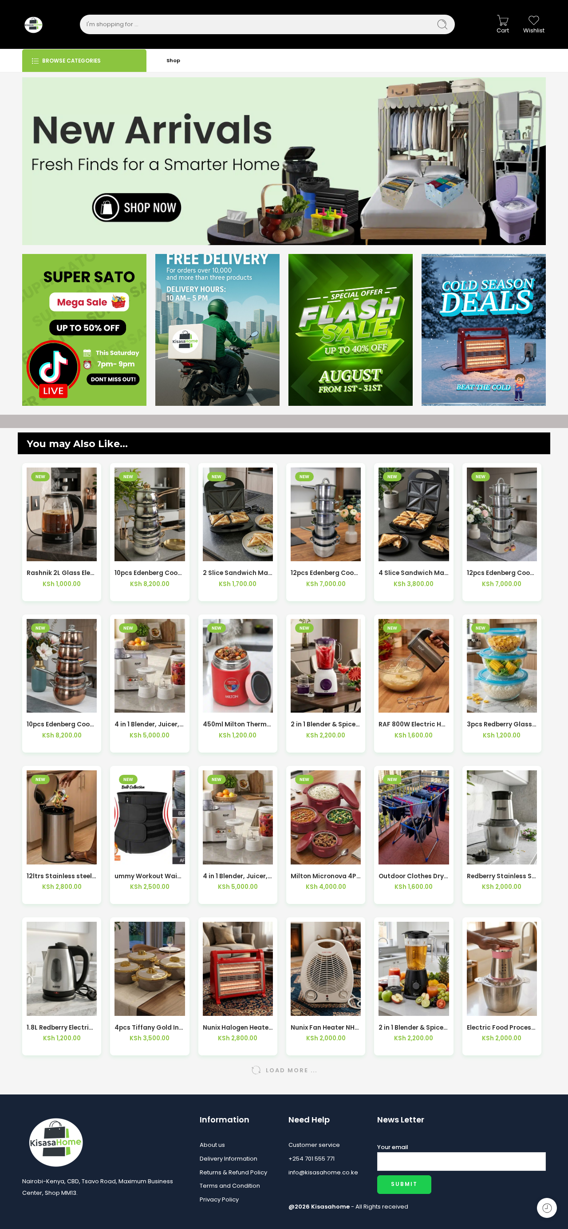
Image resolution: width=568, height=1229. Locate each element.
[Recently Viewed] (547, 1208)
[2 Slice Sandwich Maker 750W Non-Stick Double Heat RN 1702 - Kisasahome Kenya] (238, 514)
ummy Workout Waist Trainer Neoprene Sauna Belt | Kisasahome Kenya (149, 876)
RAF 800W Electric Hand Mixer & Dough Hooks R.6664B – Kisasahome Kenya (414, 724)
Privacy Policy (219, 1199)
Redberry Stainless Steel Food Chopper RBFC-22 (502, 876)
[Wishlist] (62, 552)
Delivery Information (228, 1158)
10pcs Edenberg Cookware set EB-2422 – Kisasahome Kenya (149, 573)
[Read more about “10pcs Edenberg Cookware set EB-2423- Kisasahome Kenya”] (42, 703)
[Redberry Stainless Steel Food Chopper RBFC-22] (502, 817)
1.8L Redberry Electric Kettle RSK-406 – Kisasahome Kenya (62, 1027)
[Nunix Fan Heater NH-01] (326, 968)
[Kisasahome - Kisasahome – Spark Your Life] (33, 24)
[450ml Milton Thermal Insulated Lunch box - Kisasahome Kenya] (238, 666)
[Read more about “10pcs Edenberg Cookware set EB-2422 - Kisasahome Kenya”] (130, 552)
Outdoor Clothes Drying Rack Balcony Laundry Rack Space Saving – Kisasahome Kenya (414, 876)
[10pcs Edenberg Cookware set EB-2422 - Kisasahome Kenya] (149, 514)
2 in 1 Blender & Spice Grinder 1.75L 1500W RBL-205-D (414, 1027)
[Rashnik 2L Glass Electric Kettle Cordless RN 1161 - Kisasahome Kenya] (62, 514)
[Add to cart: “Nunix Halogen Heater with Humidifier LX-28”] (218, 1007)
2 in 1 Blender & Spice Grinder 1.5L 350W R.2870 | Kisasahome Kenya (326, 724)
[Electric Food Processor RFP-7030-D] (502, 968)
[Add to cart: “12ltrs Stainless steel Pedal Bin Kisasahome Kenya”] (42, 855)
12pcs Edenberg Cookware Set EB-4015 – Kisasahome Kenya (326, 573)
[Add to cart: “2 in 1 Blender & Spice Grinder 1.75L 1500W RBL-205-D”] (394, 1007)
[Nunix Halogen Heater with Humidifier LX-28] (238, 968)
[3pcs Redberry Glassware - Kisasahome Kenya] (502, 666)
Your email (392, 1147)
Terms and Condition (230, 1185)
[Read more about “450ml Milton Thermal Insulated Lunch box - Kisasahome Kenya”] (218, 703)
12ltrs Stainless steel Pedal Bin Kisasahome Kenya (62, 876)
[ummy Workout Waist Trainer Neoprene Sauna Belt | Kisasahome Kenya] (149, 817)
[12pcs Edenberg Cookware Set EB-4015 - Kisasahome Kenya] (326, 514)
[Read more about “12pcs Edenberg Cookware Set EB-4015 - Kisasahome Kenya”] (306, 552)
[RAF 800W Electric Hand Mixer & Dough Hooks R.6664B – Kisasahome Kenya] (414, 666)
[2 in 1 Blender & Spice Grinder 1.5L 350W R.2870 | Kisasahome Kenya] (326, 666)
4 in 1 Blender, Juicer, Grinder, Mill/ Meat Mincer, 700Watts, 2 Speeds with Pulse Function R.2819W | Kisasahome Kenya (238, 876)
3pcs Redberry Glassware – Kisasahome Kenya (502, 724)
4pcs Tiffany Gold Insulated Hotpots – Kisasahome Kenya (149, 1027)
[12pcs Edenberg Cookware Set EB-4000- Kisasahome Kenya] (502, 514)
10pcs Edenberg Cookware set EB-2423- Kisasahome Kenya (62, 724)
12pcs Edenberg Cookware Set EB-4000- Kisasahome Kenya (502, 573)
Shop (173, 60)
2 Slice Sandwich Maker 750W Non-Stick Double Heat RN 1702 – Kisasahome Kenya (238, 573)
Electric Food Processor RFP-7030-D (502, 1027)
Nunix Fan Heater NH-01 (326, 1027)
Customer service (314, 1145)
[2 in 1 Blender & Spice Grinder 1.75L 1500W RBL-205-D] (414, 968)
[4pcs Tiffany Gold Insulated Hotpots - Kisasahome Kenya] (149, 968)
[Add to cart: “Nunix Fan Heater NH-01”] (306, 1007)
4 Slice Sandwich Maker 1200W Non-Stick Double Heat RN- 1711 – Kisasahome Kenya (414, 573)
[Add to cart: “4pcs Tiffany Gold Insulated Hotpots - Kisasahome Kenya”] (130, 1007)
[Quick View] (81, 552)
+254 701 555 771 (311, 1158)
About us (212, 1145)
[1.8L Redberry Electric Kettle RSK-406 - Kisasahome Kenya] (62, 968)
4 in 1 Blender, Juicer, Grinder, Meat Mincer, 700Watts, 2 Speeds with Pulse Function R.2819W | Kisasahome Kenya (149, 724)
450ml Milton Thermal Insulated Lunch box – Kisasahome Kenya (238, 724)
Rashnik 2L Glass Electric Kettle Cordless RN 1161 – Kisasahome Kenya (62, 573)
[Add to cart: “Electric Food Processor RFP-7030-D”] (482, 1007)
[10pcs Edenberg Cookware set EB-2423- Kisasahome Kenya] (62, 666)
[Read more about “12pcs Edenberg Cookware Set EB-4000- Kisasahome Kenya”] (482, 552)
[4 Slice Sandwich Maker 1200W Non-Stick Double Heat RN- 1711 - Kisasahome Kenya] (414, 514)
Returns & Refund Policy (233, 1172)
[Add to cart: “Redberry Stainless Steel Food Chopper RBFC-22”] (482, 855)
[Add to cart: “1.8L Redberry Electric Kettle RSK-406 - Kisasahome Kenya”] (42, 1007)
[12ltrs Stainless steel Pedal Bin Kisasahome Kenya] (62, 817)
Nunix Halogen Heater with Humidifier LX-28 (238, 1027)
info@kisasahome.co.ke (323, 1172)
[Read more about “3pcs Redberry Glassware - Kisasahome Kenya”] (482, 703)
